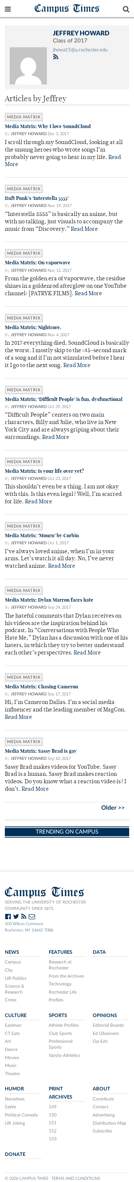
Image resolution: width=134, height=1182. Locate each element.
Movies (12, 1057)
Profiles (56, 1000)
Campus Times (67, 8)
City (9, 970)
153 (53, 1139)
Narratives (15, 1099)
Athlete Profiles (64, 1025)
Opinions (105, 1015)
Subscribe (102, 1131)
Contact (100, 1107)
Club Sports (60, 1033)
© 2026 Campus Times (26, 1178)
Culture (15, 1015)
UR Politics (15, 978)
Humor (14, 1089)
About (101, 1089)
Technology (60, 984)
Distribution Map (109, 1123)
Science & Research (15, 989)
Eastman (13, 1025)
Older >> (113, 808)
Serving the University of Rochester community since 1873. (45, 905)
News (12, 952)
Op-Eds (100, 1041)
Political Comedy (21, 1115)
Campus (13, 962)
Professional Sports (61, 1044)
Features (60, 952)
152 (53, 1131)
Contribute (103, 1099)
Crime (10, 1000)
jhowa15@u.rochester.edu (80, 49)
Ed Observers (106, 1033)
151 (53, 1123)
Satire (10, 1107)
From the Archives (66, 976)
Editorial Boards (108, 1025)
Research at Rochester (60, 965)
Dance (11, 1049)
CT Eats (12, 1033)
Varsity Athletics (64, 1055)
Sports (58, 1015)
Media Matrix (24, 117)
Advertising (104, 1115)
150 (53, 1115)
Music (11, 1065)
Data (99, 952)
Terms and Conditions (75, 1178)
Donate (15, 1154)
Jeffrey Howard (29, 134)
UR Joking (15, 1123)
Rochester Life (63, 992)
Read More (84, 229)
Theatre (12, 1073)
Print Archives (60, 1092)
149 (53, 1107)
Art (8, 1041)
